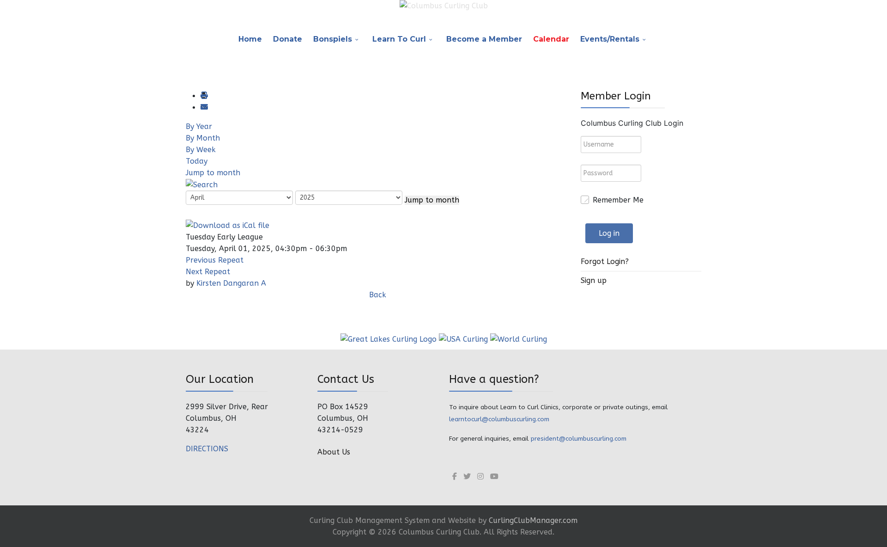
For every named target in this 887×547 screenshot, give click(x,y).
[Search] (202, 184)
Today (196, 161)
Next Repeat (208, 271)
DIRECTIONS (207, 448)
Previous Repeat (214, 260)
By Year (199, 126)
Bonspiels (332, 39)
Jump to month (213, 172)
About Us (333, 452)
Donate (287, 39)
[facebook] (454, 476)
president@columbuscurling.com (578, 438)
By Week (201, 149)
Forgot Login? (605, 261)
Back (377, 294)
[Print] (203, 96)
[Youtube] (494, 476)
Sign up (594, 280)
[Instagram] (480, 476)
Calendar (551, 39)
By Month (203, 138)
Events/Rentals (609, 39)
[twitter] (467, 476)
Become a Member (484, 39)
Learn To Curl (399, 39)
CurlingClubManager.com (533, 520)
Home (250, 39)
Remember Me (618, 200)
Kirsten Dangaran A (231, 283)
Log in (609, 233)
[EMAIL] (203, 107)
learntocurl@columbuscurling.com (499, 419)
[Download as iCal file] (227, 224)
